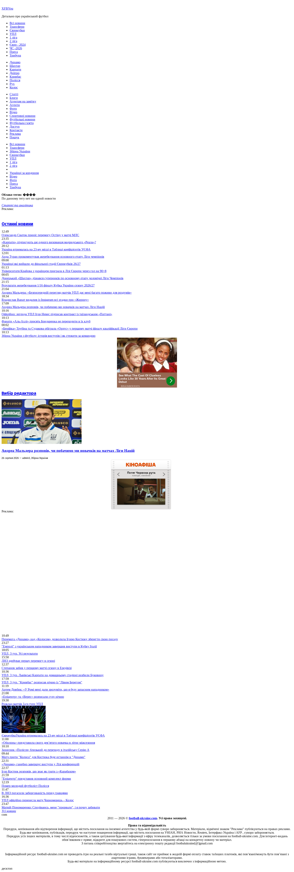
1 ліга (13, 37)
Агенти (15, 105)
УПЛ (13, 34)
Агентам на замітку (23, 101)
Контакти (16, 130)
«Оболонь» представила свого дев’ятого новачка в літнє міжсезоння (48, 742)
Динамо (15, 62)
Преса (14, 52)
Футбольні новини (22, 119)
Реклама (15, 133)
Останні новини (17, 224)
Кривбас (15, 76)
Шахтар (15, 66)
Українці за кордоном (24, 173)
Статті (14, 94)
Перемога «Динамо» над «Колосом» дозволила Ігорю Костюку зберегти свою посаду (60, 639)
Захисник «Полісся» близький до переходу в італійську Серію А (45, 750)
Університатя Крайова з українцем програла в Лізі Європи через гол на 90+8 (54, 271)
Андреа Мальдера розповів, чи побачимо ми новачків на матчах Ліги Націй (53, 307)
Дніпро (14, 73)
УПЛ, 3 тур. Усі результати (20, 653)
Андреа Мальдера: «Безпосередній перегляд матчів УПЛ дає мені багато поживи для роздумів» (67, 292)
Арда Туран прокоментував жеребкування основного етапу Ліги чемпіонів (53, 256)
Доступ (15, 126)
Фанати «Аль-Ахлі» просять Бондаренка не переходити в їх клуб (46, 321)
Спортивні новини (22, 115)
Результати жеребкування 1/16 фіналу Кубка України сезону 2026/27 (48, 285)
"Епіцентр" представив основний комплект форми (36, 778)
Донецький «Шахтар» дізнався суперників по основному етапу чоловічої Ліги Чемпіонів (62, 278)
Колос (14, 87)
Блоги (14, 97)
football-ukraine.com (143, 818)
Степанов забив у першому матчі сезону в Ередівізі (37, 668)
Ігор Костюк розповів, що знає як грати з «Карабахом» (39, 771)
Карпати (15, 69)
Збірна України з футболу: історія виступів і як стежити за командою (48, 335)
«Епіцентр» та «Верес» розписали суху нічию (33, 696)
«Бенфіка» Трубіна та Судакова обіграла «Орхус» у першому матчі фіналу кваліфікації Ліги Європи (70, 328)
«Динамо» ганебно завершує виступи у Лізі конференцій (40, 764)
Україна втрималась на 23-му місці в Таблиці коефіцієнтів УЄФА (46, 249)
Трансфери (17, 26)
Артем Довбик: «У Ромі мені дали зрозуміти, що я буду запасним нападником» (55, 689)
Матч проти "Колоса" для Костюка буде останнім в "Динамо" (43, 757)
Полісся (15, 80)
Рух (12, 84)
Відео (13, 112)
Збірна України (20, 151)
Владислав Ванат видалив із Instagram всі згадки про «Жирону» (45, 299)
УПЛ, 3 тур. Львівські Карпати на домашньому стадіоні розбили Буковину (53, 675)
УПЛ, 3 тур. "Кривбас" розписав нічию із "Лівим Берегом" (42, 682)
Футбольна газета (22, 123)
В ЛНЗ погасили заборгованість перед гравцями (35, 793)
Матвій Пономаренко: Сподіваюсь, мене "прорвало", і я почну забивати (51, 807)
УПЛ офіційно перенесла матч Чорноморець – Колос (38, 800)
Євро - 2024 (18, 44)
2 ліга (13, 41)
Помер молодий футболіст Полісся (25, 785)
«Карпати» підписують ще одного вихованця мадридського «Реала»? (49, 242)
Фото (13, 108)
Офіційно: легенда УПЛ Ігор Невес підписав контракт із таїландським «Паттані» (57, 314)
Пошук (14, 137)
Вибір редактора (19, 393)
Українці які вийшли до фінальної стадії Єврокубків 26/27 (41, 263)
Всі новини (17, 23)
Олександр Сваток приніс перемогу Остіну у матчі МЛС (40, 235)
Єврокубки (17, 30)
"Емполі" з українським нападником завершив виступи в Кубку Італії (49, 646)
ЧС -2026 (16, 48)
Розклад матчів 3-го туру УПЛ (22, 704)
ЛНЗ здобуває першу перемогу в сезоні (28, 660)
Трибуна (15, 55)
